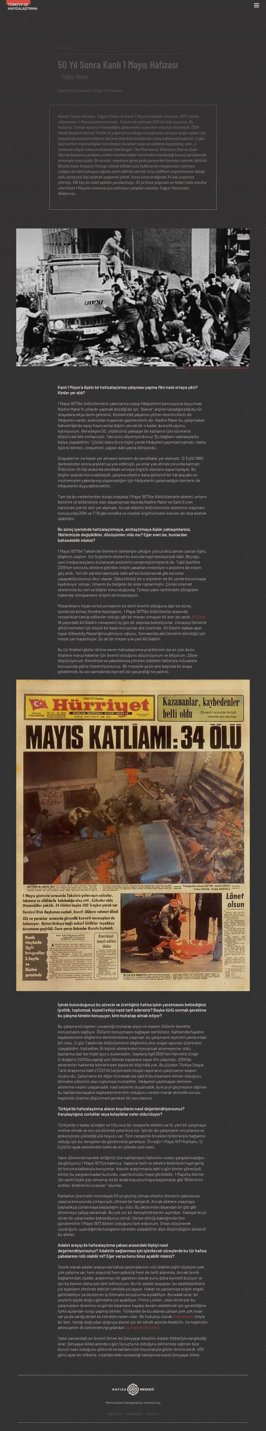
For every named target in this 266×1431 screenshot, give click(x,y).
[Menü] (256, 5)
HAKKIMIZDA (134, 1414)
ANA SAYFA (114, 1414)
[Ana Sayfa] (20, 5)
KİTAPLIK (153, 1414)
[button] (133, 296)
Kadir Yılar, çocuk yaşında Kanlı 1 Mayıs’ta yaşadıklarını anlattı (217, 367)
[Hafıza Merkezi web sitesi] (133, 1391)
